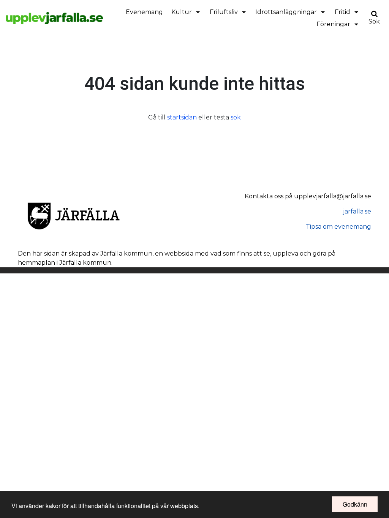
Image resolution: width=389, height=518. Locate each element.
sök (236, 117)
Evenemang (144, 12)
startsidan (182, 117)
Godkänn (355, 504)
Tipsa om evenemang (338, 226)
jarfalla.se (357, 211)
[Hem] (54, 18)
